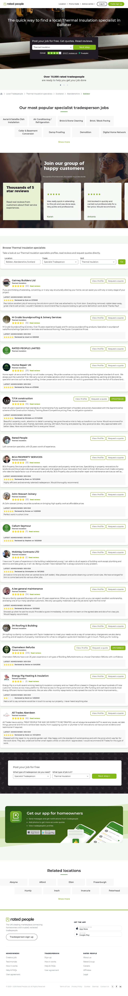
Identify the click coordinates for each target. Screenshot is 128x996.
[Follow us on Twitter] (112, 986)
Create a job (11, 957)
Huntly (28, 890)
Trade (45, 258)
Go (121, 262)
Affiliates (87, 970)
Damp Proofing (57, 132)
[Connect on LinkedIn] (120, 986)
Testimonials (11, 962)
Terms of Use (65, 986)
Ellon (71, 882)
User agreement (13, 974)
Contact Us (104, 986)
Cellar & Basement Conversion (28, 132)
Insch (57, 890)
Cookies (87, 986)
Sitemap (95, 986)
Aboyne (14, 882)
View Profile (98, 281)
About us (87, 957)
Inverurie (85, 890)
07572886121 (118, 648)
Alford (42, 882)
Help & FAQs (11, 970)
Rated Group (88, 962)
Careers (86, 966)
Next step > (104, 776)
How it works (12, 966)
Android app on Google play (48, 832)
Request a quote (116, 281)
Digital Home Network (114, 132)
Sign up (48, 957)
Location (8, 258)
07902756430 (118, 399)
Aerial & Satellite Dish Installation (13, 120)
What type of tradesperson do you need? (31, 772)
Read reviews (35, 286)
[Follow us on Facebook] (116, 986)
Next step (84, 47)
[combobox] (22, 262)
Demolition (85, 132)
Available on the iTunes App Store (33, 832)
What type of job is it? (62, 772)
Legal (85, 974)
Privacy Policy (77, 986)
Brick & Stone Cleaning (71, 121)
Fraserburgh (100, 882)
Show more (64, 142)
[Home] (1, 94)
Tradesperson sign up (22, 937)
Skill (82, 258)
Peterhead (114, 890)
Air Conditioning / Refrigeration (42, 120)
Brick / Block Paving (100, 121)
